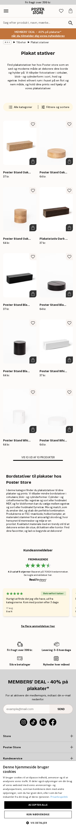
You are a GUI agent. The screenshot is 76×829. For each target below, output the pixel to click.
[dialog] (38, 795)
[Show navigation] (6, 11)
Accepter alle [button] (38, 804)
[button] (38, 822)
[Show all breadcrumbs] (7, 42)
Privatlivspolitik (59, 796)
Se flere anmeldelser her (38, 626)
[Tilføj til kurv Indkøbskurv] (32, 161)
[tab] (61, 11)
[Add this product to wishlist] (32, 124)
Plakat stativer (40, 42)
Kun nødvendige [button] (38, 814)
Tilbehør (21, 42)
